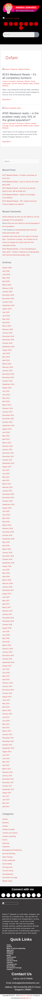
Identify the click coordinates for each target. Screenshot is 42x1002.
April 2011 (5, 806)
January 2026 (7, 291)
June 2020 (6, 515)
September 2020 (8, 504)
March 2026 (6, 285)
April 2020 (6, 522)
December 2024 (8, 336)
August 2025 (7, 309)
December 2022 (8, 415)
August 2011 (6, 793)
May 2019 (6, 542)
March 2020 (6, 525)
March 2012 (6, 769)
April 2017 (5, 604)
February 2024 (7, 367)
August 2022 (7, 429)
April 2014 (6, 707)
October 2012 (7, 745)
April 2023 (6, 401)
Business (20, 81)
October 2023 (7, 381)
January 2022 (7, 449)
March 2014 (6, 710)
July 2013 (5, 717)
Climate (27, 81)
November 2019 (8, 532)
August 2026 (7, 268)
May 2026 (6, 278)
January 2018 (7, 587)
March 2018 (6, 580)
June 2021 (6, 473)
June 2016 (6, 635)
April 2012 (5, 765)
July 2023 (6, 391)
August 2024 (7, 350)
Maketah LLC (26, 998)
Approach (10, 950)
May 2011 (5, 803)
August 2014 (6, 697)
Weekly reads (28, 83)
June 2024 (6, 353)
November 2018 (8, 556)
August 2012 (6, 751)
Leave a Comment (9, 81)
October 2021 (7, 460)
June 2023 (6, 395)
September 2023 (8, 384)
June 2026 (6, 274)
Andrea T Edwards (26, 995)
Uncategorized (7, 874)
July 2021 (5, 470)
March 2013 (6, 731)
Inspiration (6, 846)
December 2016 (8, 618)
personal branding (8, 853)
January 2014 (7, 714)
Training (10, 953)
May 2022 (6, 436)
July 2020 (6, 511)
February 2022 (7, 446)
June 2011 (6, 800)
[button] (21, 40)
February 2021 (7, 487)
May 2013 (6, 724)
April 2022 (6, 439)
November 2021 (8, 456)
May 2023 (6, 398)
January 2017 (7, 614)
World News (11, 966)
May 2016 (6, 638)
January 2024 (7, 370)
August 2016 (6, 628)
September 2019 (8, 539)
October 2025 (7, 302)
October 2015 (7, 659)
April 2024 (6, 360)
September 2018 (8, 563)
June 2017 (6, 597)
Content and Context (9, 833)
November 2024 (8, 340)
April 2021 (5, 480)
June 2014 (6, 700)
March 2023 (6, 405)
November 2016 (8, 621)
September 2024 (8, 346)
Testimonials (11, 957)
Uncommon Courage (9, 877)
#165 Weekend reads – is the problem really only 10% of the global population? (20, 117)
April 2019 (6, 545)
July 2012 (5, 755)
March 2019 (6, 549)
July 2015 (5, 669)
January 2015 (7, 686)
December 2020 (8, 494)
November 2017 (8, 590)
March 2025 (6, 326)
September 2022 (8, 425)
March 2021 (6, 484)
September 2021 (8, 463)
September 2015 (8, 662)
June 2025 (6, 316)
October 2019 (7, 535)
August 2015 (6, 666)
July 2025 (5, 312)
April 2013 (6, 727)
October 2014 (7, 693)
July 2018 (5, 570)
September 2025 (8, 305)
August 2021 (6, 467)
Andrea (9, 946)
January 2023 (7, 412)
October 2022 (7, 422)
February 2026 (7, 288)
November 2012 (8, 741)
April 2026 (6, 281)
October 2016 (7, 624)
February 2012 (7, 772)
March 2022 (6, 443)
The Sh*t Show (16, 83)
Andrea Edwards (8, 217)
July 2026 (6, 271)
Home (9, 945)
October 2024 (7, 343)
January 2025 (7, 333)
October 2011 (7, 786)
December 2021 (8, 453)
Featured (10, 959)
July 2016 (5, 631)
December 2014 (8, 690)
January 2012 (7, 776)
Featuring (5, 843)
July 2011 (5, 796)
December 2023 (8, 374)
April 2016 (6, 642)
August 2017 (6, 594)
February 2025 (7, 329)
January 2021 (7, 491)
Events (4, 840)
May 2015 (5, 676)
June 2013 (6, 721)
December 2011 (8, 779)
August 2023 (7, 388)
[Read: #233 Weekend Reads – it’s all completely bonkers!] (16, 69)
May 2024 (6, 357)
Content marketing (9, 836)
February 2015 (7, 683)
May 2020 (6, 518)
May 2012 (5, 762)
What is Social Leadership (16, 948)
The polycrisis (7, 867)
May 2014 (6, 703)
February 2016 (7, 649)
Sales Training (7, 857)
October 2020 (7, 501)
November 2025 (8, 298)
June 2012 (6, 758)
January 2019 (7, 552)
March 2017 (6, 607)
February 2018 (7, 583)
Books (9, 955)
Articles (5, 819)
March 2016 (6, 645)
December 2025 (8, 295)
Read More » (6, 99)
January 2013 (7, 734)
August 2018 (6, 566)
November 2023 (8, 377)
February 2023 (7, 408)
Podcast (10, 962)
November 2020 (8, 497)
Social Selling (7, 864)
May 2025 (6, 319)
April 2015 (5, 679)
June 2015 (6, 673)
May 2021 (5, 477)
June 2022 (6, 432)
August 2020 (7, 508)
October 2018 (7, 559)
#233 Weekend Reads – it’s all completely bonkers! (19, 76)
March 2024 (6, 364)
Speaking (10, 952)
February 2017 (7, 611)
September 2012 (8, 748)
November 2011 (8, 782)
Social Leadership (15, 126)
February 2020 (7, 528)
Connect (10, 969)
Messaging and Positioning (12, 850)
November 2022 (8, 418)
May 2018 (5, 573)
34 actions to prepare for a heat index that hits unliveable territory (19, 242)
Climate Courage (8, 829)
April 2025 (6, 322)
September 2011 (8, 789)
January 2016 (7, 652)
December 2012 (8, 738)
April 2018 (5, 576)
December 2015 (8, 655)
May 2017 (5, 600)
